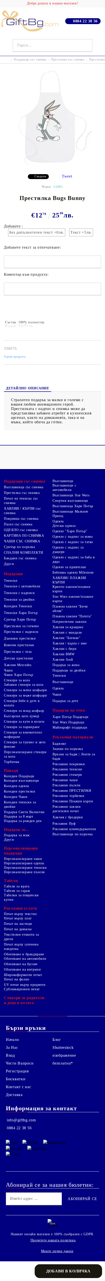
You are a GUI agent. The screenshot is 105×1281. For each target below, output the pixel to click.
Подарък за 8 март (18, 816)
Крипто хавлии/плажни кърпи (71, 589)
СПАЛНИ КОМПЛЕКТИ (23, 552)
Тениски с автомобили (22, 586)
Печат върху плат (18, 918)
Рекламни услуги (20, 908)
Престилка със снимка (67, 59)
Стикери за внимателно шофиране (23, 735)
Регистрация (17, 1071)
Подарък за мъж (17, 835)
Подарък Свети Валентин (24, 812)
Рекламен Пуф (64, 823)
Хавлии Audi (62, 659)
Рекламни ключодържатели (74, 829)
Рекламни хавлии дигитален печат (66, 809)
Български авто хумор (21, 716)
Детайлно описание (27, 388)
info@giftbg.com (21, 1120)
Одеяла (58, 521)
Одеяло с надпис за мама (72, 536)
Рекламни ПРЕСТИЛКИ (71, 791)
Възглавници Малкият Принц (70, 514)
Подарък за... (16, 829)
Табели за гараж (17, 891)
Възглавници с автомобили (64, 488)
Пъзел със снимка (18, 524)
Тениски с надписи (19, 593)
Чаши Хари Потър (18, 675)
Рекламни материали (72, 737)
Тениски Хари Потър (21, 613)
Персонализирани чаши (23, 859)
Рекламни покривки (68, 764)
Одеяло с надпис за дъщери (68, 550)
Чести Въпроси (19, 1063)
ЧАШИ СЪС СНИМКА (22, 541)
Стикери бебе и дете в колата (22, 703)
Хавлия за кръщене (68, 627)
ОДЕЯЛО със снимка (21, 530)
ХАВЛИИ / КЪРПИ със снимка (22, 511)
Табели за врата (16, 886)
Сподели (40, 176)
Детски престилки (18, 658)
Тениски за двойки (19, 599)
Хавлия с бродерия (67, 817)
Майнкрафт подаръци (69, 727)
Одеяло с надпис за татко (72, 542)
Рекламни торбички (68, 796)
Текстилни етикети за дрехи (21, 937)
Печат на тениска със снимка (21, 501)
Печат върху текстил (20, 914)
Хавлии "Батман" (66, 638)
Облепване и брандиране (24, 954)
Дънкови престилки (20, 638)
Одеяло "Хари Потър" (69, 531)
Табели (11, 881)
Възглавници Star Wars (70, 495)
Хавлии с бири (64, 649)
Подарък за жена (65, 665)
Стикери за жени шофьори (25, 690)
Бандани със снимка (20, 558)
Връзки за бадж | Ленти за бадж (73, 756)
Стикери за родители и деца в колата (24, 1000)
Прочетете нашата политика (53, 1240)
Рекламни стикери (67, 775)
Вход (10, 1055)
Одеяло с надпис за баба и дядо (73, 559)
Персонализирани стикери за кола (25, 754)
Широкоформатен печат (23, 975)
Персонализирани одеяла (24, 863)
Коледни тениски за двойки (20, 804)
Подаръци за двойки (68, 670)
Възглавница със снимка (23, 487)
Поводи (11, 770)
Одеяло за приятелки (69, 567)
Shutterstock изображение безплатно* (64, 1055)
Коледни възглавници (21, 780)
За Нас (12, 1047)
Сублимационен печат (22, 989)
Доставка (14, 1095)
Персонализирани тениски (25, 867)
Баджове (59, 744)
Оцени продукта (15, 356)
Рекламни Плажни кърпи (72, 801)
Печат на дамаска (18, 929)
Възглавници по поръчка (72, 834)
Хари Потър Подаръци (70, 717)
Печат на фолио (16, 979)
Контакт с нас (18, 1087)
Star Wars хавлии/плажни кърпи (73, 599)
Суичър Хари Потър (20, 619)
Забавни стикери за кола (23, 684)
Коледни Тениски (18, 606)
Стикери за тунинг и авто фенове (25, 744)
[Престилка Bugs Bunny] (52, 166)
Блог (56, 1039)
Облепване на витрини (22, 969)
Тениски (10, 580)
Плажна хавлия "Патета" (72, 616)
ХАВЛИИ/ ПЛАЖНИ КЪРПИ (69, 580)
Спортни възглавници (70, 501)
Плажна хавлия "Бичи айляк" (70, 609)
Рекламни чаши (65, 780)
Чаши (8, 670)
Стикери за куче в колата (24, 721)
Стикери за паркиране (22, 727)
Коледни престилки (19, 791)
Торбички (12, 762)
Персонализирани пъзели (24, 872)
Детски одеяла (63, 526)
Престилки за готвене (21, 626)
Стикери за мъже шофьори (25, 695)
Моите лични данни (57, 1251)
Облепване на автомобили (25, 959)
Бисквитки (15, 1079)
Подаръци (13, 574)
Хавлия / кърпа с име (69, 643)
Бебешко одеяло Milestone (73, 572)
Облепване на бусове (21, 964)
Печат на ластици (18, 924)
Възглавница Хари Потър (72, 506)
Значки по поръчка (67, 749)
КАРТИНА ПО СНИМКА (24, 535)
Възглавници (63, 481)
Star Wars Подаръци (68, 722)
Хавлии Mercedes (17, 665)
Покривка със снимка (21, 518)
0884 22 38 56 (85, 21)
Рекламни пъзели (66, 785)
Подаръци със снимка (30, 59)
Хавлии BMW (63, 654)
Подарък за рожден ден (23, 821)
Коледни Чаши (16, 797)
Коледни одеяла (16, 786)
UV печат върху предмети (25, 985)
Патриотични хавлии (69, 622)
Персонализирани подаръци (21, 850)
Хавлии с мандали (67, 632)
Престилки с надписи (21, 632)
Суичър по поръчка (19, 547)
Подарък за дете (65, 701)
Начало (12, 1039)
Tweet (67, 176)
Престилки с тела (18, 652)
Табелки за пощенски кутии (21, 897)
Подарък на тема (68, 710)
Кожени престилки (19, 645)
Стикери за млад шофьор (24, 711)
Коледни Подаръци (19, 776)
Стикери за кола (17, 680)
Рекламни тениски (67, 769)
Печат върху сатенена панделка (21, 947)
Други (9, 564)
